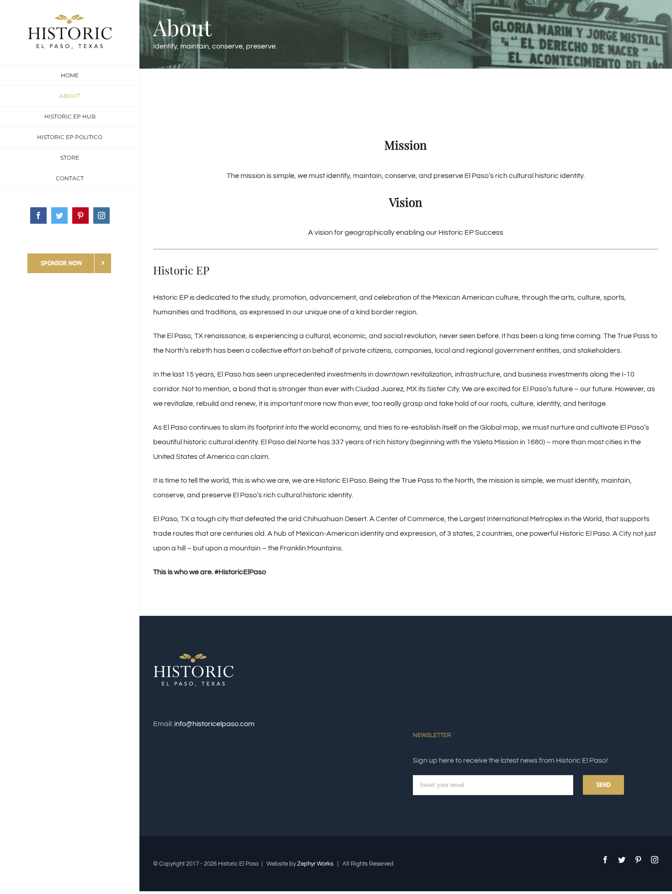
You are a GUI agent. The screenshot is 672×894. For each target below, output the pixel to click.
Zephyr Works (315, 864)
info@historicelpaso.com (214, 723)
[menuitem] (69, 75)
